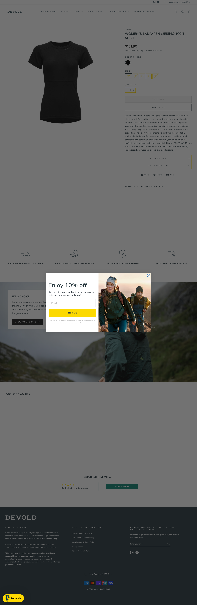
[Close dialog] (148, 275)
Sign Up (72, 312)
